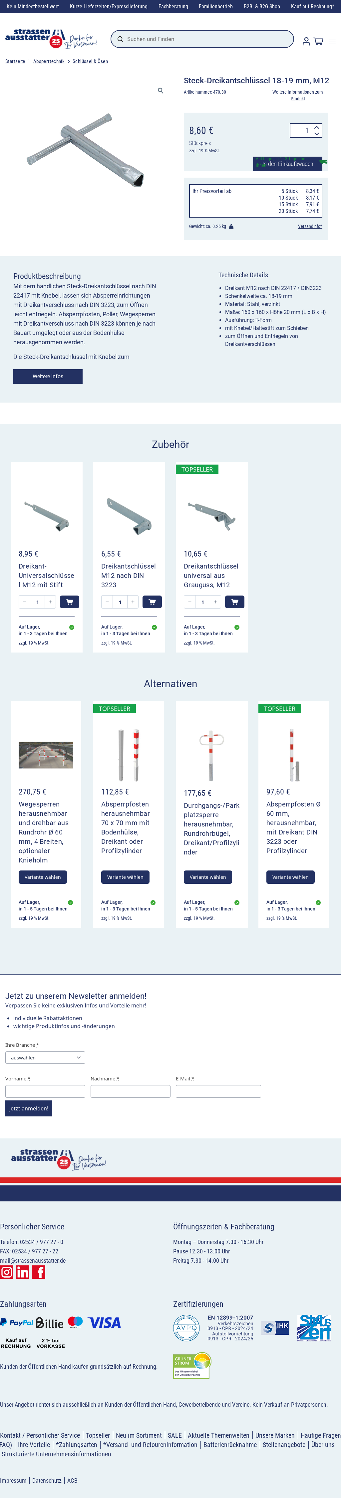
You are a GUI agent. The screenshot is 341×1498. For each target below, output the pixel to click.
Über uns (323, 1445)
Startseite (15, 61)
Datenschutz (47, 1480)
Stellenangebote (284, 1445)
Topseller (98, 1435)
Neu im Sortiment (139, 1435)
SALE (175, 1435)
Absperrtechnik (49, 61)
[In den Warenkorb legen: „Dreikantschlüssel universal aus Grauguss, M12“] (234, 602)
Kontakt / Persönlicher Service (40, 1435)
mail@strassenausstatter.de (33, 1260)
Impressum (13, 1480)
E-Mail (185, 1078)
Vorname (17, 1078)
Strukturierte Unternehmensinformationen (56, 1454)
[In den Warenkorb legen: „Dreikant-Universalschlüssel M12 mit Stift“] (69, 602)
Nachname (105, 1078)
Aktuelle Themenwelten (218, 1435)
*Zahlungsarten (76, 1445)
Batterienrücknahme (230, 1445)
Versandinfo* (310, 226)
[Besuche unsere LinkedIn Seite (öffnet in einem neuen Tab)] (22, 1272)
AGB (72, 1480)
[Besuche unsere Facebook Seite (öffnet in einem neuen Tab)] (38, 1272)
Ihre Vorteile (34, 1445)
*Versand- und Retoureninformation (150, 1445)
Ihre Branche (22, 1044)
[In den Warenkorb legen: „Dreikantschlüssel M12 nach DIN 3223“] (152, 602)
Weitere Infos (48, 376)
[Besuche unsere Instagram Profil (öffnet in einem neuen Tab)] (6, 1272)
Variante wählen (43, 877)
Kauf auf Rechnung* (312, 6)
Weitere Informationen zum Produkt (297, 95)
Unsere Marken (275, 1435)
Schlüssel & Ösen (90, 61)
